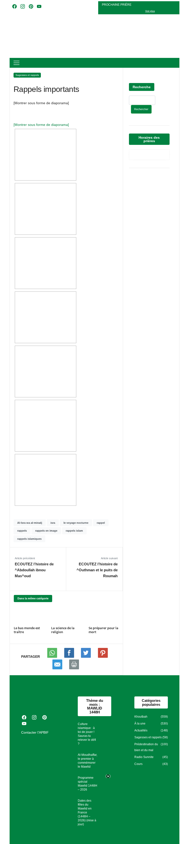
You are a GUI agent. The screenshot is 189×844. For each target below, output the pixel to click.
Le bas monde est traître (27, 630)
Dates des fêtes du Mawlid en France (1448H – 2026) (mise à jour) (87, 812)
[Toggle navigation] (16, 63)
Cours (138, 764)
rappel (101, 522)
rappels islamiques (29, 538)
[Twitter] (86, 656)
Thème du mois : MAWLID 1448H (94, 706)
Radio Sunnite (144, 757)
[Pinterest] (102, 656)
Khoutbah (140, 716)
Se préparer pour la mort (103, 630)
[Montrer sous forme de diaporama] (41, 125)
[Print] (74, 668)
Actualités (140, 730)
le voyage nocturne (75, 522)
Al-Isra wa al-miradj (29, 522)
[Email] (58, 668)
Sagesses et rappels (27, 75)
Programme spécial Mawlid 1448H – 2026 (87, 783)
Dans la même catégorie (32, 598)
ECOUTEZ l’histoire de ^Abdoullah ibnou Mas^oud (34, 570)
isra (52, 522)
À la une (139, 723)
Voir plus (150, 11)
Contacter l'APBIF (35, 732)
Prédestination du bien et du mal (146, 747)
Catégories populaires (151, 702)
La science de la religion (63, 630)
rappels (22, 530)
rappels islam (74, 530)
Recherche (142, 87)
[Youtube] (70, 656)
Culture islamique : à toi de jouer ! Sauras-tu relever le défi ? (87, 733)
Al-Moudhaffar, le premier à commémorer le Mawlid (87, 760)
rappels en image (46, 530)
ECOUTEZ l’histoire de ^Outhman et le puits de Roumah (97, 570)
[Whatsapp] (53, 656)
